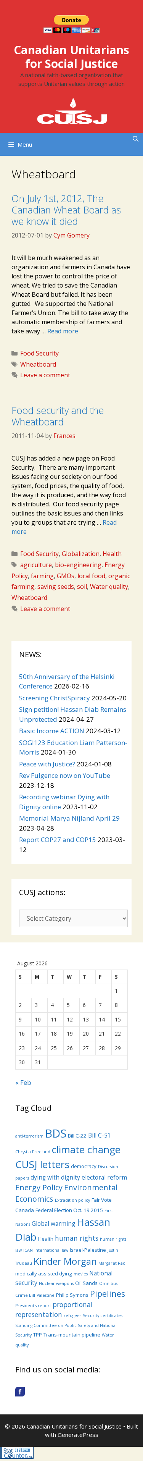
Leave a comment (45, 375)
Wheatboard (38, 364)
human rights (76, 1238)
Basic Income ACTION (51, 730)
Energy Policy (39, 1187)
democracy (83, 1166)
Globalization (81, 553)
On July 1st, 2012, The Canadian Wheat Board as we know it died (66, 210)
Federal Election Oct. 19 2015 (69, 1210)
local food (91, 576)
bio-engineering (78, 565)
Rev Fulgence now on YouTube (64, 775)
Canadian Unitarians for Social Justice (71, 56)
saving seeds (55, 586)
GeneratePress (78, 1434)
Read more (62, 331)
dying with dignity (55, 1177)
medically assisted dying (43, 1273)
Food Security (39, 353)
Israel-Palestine (88, 1249)
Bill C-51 (99, 1135)
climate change (86, 1149)
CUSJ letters (42, 1164)
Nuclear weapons (56, 1283)
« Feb (23, 1082)
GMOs (65, 576)
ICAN (28, 1250)
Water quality (109, 586)
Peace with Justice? (47, 764)
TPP (37, 1334)
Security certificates (102, 1315)
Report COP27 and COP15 (57, 839)
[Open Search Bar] (135, 138)
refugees (72, 1315)
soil (82, 586)
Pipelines (107, 1293)
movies (81, 1274)
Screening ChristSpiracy (54, 697)
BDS (55, 1133)
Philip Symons (72, 1294)
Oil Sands (86, 1283)
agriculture (36, 565)
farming (42, 576)
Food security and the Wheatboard (57, 416)
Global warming (53, 1223)
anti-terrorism (29, 1136)
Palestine (46, 1295)
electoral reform (104, 1177)
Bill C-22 (77, 1135)
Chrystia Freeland (32, 1151)
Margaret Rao (111, 1263)
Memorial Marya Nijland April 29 (69, 818)
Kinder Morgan (65, 1261)
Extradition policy (72, 1200)
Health (112, 553)
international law (51, 1250)
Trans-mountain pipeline (71, 1334)
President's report (33, 1305)
